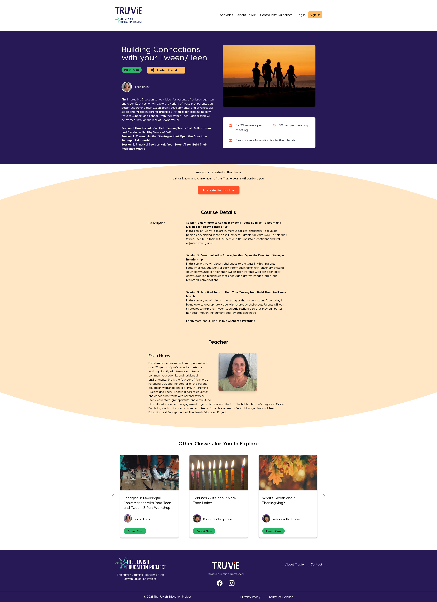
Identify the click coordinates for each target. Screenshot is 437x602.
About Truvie (246, 15)
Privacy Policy (250, 597)
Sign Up (315, 15)
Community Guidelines (276, 15)
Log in (301, 15)
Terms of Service (281, 597)
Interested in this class (218, 190)
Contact (316, 564)
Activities (226, 15)
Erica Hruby (142, 86)
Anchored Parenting (241, 320)
